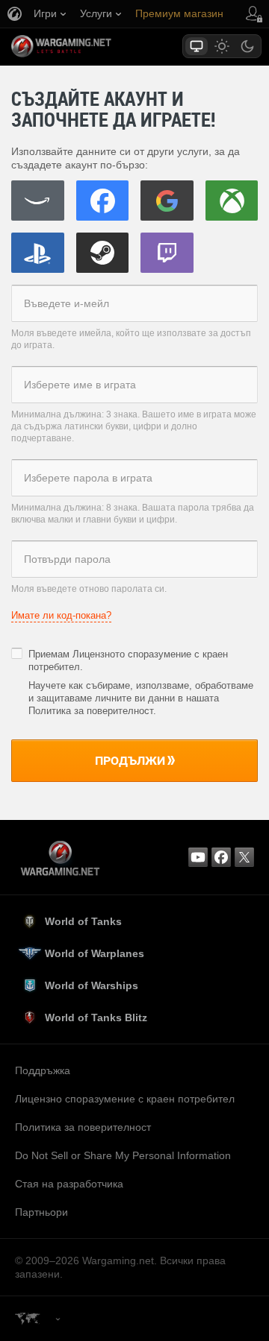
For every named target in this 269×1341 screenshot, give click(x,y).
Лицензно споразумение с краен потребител (125, 1099)
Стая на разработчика (69, 1184)
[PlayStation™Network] (37, 253)
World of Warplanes (94, 953)
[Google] (167, 200)
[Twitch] (167, 253)
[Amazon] (37, 200)
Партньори (41, 1212)
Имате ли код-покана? (61, 615)
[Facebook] (102, 200)
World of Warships (91, 985)
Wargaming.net (87, 46)
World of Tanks (83, 921)
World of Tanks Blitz (96, 1017)
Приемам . (128, 660)
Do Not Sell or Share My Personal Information (123, 1155)
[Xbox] (232, 200)
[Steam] (102, 253)
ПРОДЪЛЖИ (130, 760)
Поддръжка (42, 1070)
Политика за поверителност (83, 1127)
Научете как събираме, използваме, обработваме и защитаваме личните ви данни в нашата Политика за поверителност (140, 698)
